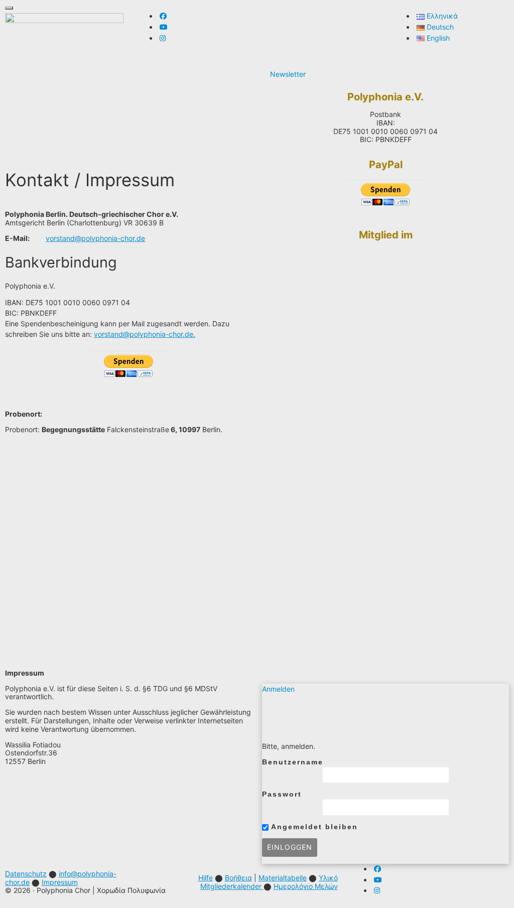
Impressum (60, 882)
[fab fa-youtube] (164, 27)
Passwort (282, 794)
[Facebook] (163, 16)
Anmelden (278, 689)
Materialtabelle (283, 877)
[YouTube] (378, 879)
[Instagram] (163, 38)
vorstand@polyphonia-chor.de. (144, 334)
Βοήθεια (238, 877)
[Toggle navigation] (9, 8)
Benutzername (292, 762)
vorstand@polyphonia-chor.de (95, 238)
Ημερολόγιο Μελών (306, 886)
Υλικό (328, 877)
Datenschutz (26, 873)
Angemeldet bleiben (313, 827)
